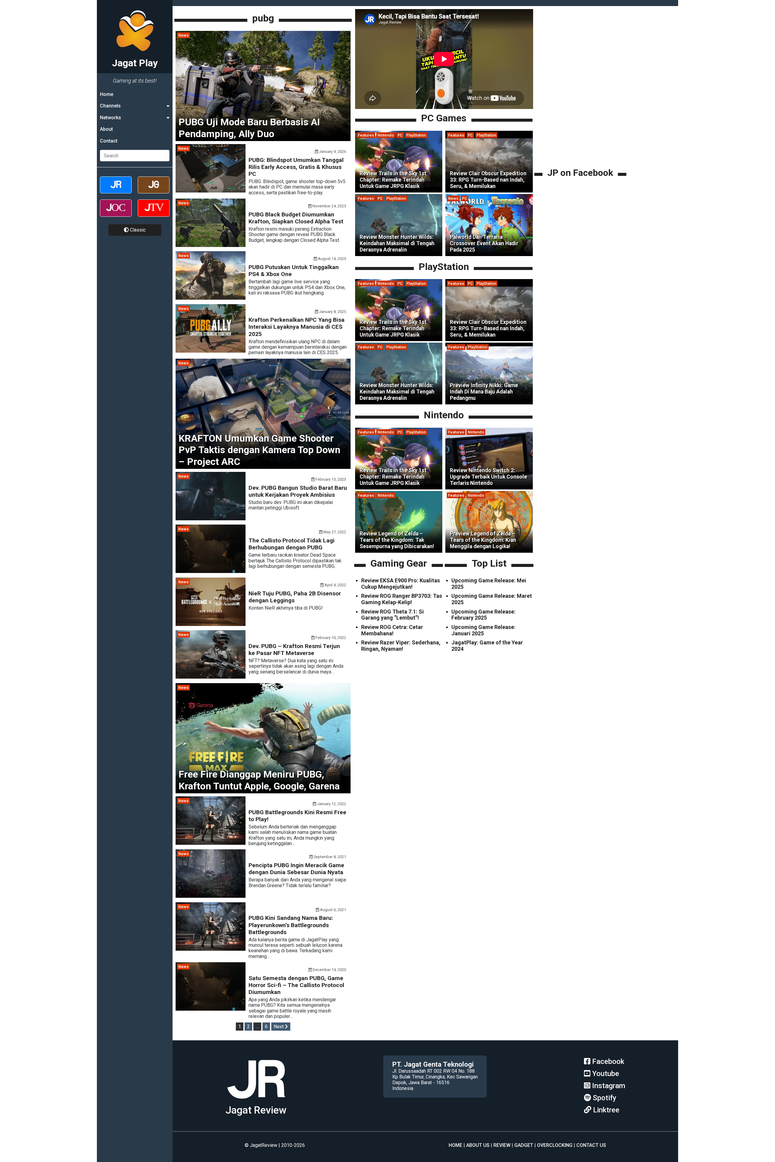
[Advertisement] (581, 124)
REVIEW (501, 1145)
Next (279, 1026)
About (106, 129)
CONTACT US (591, 1145)
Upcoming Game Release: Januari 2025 (483, 630)
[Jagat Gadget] (153, 190)
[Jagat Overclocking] (115, 213)
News (183, 35)
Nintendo (386, 135)
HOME (455, 1145)
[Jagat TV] (153, 213)
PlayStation (416, 135)
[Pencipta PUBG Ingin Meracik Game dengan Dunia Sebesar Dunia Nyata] (211, 896)
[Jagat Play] (256, 1101)
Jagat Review (256, 1110)
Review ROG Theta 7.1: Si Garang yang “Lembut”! (392, 614)
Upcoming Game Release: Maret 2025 (491, 599)
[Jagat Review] (115, 190)
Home (106, 94)
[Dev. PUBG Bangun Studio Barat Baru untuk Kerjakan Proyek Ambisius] (211, 519)
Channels (110, 106)
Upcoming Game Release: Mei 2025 (488, 583)
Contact (108, 141)
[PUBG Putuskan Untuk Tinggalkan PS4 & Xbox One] (211, 298)
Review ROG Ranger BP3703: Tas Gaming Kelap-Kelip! (401, 599)
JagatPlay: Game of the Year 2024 (487, 646)
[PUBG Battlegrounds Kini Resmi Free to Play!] (211, 843)
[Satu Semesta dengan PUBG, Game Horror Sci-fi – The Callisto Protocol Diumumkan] (211, 1009)
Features (366, 135)
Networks (110, 117)
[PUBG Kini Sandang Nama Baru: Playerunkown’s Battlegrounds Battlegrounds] (211, 949)
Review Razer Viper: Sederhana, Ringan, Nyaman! (400, 646)
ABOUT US (478, 1145)
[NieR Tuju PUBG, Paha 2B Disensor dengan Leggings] (211, 624)
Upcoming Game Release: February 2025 (483, 614)
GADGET (523, 1145)
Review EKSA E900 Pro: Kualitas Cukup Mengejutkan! (400, 583)
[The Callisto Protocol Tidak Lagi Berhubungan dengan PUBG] (211, 571)
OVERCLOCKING (554, 1145)
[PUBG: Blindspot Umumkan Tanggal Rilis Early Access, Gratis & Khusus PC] (211, 191)
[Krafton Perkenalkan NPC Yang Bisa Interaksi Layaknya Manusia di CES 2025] (211, 351)
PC (400, 135)
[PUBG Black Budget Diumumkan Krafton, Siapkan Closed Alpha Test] (211, 245)
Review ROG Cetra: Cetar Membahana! (392, 630)
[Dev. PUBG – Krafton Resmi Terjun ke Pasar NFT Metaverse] (211, 677)
